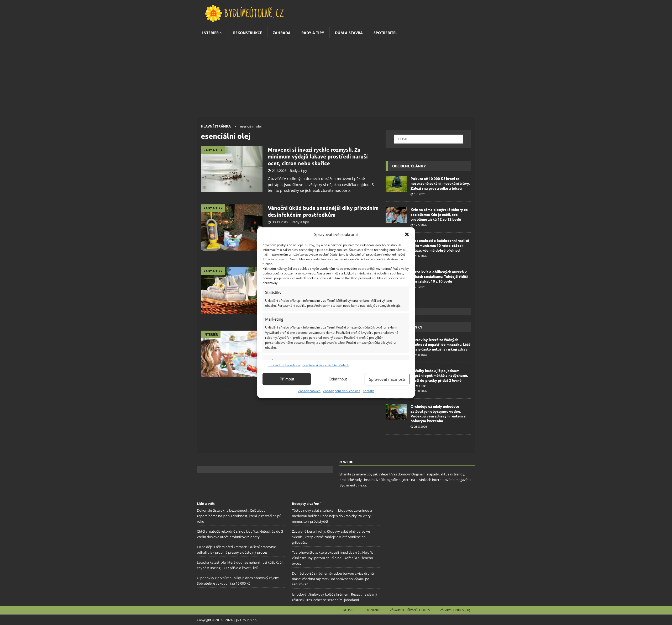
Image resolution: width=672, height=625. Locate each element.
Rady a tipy (312, 32)
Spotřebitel (385, 32)
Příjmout (287, 379)
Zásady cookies (309, 391)
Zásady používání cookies (341, 391)
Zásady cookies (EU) (455, 610)
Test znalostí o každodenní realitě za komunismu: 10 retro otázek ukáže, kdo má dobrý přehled (440, 245)
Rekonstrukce (247, 32)
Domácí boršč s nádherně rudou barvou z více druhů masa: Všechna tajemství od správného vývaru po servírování (333, 579)
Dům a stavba (349, 32)
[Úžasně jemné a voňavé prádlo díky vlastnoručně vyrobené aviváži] (231, 290)
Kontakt (368, 391)
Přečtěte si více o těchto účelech (325, 365)
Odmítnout (338, 379)
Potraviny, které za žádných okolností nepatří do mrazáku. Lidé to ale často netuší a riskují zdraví (440, 344)
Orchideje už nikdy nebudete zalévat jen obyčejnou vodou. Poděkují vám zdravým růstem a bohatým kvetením (438, 413)
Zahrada (282, 32)
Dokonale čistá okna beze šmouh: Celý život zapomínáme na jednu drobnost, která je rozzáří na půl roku (239, 516)
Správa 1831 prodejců (284, 365)
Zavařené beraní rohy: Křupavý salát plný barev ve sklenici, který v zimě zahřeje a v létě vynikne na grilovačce (331, 537)
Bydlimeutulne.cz (352, 485)
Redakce (349, 610)
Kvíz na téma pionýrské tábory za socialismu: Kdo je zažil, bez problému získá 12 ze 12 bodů (439, 214)
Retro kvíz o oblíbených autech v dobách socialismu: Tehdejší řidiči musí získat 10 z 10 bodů (439, 276)
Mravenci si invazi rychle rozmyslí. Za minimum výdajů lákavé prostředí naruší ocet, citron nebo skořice (318, 156)
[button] (407, 234)
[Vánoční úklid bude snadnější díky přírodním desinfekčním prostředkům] (231, 227)
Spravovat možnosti (387, 379)
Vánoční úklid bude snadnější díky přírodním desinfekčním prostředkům (323, 211)
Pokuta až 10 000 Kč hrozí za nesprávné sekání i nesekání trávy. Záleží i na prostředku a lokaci (440, 183)
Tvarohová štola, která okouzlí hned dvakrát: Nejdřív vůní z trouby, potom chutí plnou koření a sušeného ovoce (333, 558)
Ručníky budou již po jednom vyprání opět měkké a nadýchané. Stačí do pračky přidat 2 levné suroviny (439, 377)
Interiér (210, 32)
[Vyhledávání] (428, 139)
